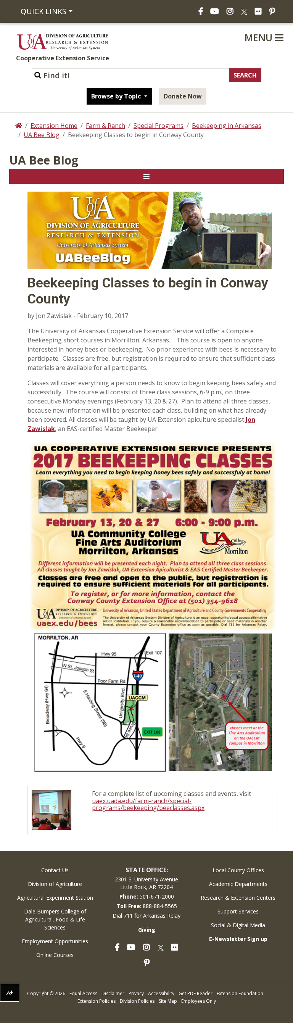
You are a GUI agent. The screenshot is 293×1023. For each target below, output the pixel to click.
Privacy (136, 993)
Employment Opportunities (55, 941)
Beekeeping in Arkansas (226, 125)
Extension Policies (96, 1001)
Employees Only (198, 1001)
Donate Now (183, 96)
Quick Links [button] (43, 11)
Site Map (168, 1001)
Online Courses (55, 954)
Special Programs (159, 125)
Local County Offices (238, 870)
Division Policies (137, 1001)
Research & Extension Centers (238, 897)
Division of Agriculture (55, 883)
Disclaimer (112, 993)
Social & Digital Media (238, 925)
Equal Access (83, 993)
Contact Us (55, 870)
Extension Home (54, 125)
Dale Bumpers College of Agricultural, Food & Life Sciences (55, 919)
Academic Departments (238, 883)
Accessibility (161, 993)
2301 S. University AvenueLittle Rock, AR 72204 (146, 883)
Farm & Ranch (105, 125)
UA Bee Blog (42, 135)
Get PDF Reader (196, 993)
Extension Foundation (240, 993)
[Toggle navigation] (146, 176)
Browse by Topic (116, 96)
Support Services (238, 911)
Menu (260, 37)
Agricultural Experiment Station (55, 897)
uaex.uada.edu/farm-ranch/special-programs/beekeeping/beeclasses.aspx (148, 804)
